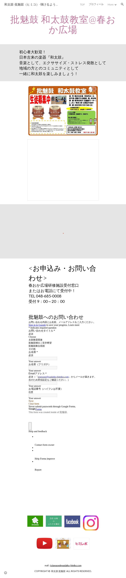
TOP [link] (82, 4)
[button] (122, 4)
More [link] (111, 4)
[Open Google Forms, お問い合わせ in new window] (93, 317)
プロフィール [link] (96, 4)
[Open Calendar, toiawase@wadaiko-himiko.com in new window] (93, 143)
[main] (63, 24)
